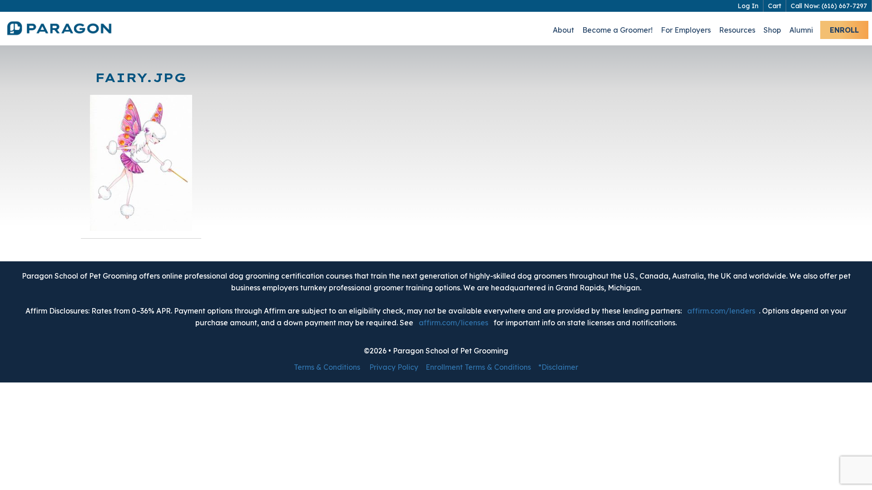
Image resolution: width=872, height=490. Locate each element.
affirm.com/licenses (453, 322)
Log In (748, 6)
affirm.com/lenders (721, 310)
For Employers (686, 29)
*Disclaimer (558, 367)
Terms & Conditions (327, 367)
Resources (737, 29)
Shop (772, 29)
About (563, 29)
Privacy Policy (393, 367)
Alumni (801, 29)
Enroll (844, 29)
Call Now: (829, 6)
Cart (774, 6)
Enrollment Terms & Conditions (478, 367)
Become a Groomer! (617, 29)
